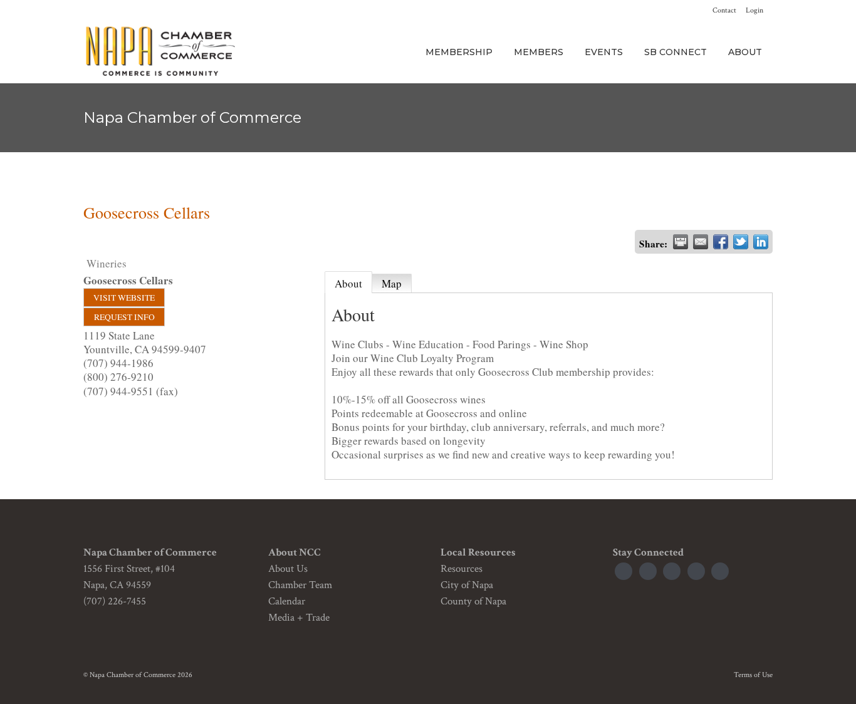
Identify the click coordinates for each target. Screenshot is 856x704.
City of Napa (467, 585)
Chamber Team (300, 585)
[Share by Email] (700, 241)
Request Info (124, 317)
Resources (462, 569)
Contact (724, 10)
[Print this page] (680, 241)
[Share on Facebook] (720, 241)
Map (392, 283)
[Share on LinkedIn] (760, 241)
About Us (288, 569)
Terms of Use (753, 675)
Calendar (286, 601)
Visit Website (124, 297)
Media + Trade (299, 617)
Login (754, 10)
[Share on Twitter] (740, 241)
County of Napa (473, 601)
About (348, 283)
